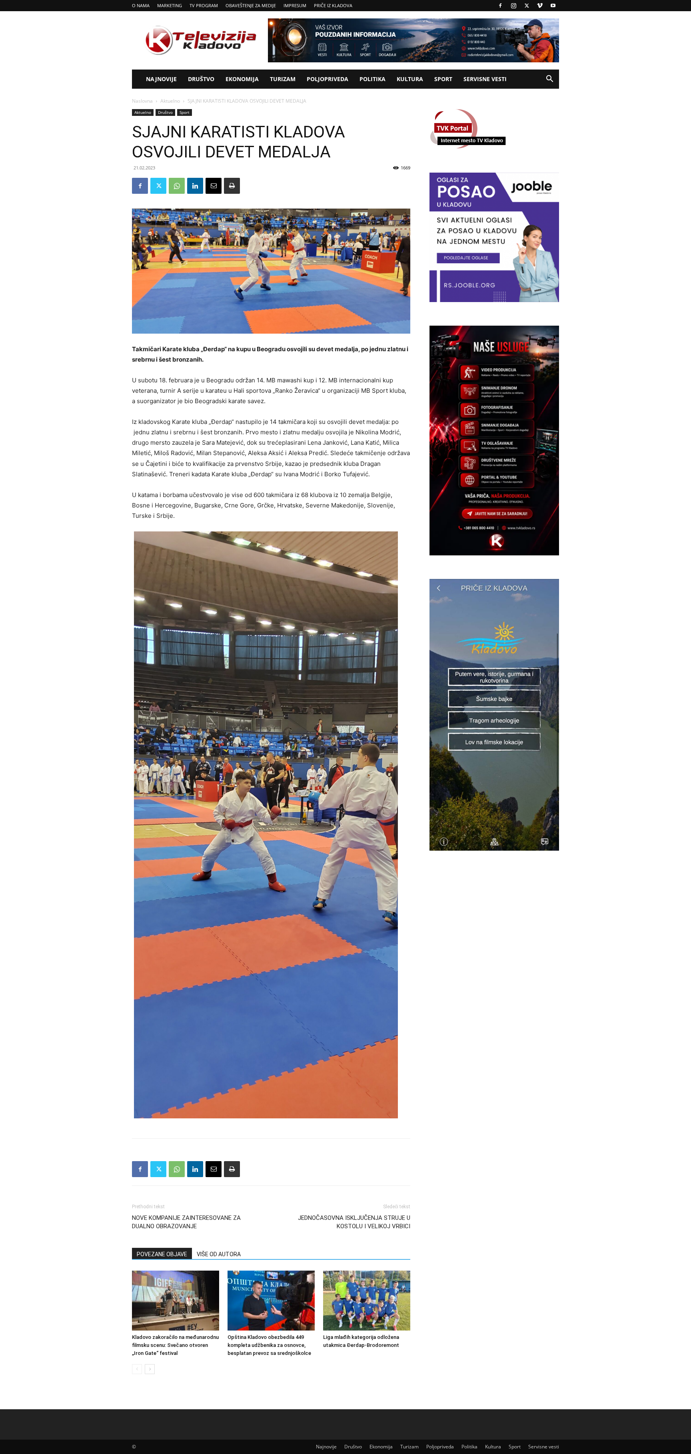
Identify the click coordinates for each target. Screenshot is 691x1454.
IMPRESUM (295, 5)
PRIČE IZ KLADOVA (333, 5)
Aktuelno (170, 100)
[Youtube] (553, 5)
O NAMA (141, 5)
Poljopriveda (327, 79)
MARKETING (169, 5)
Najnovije (161, 79)
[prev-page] (137, 1369)
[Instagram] (513, 5)
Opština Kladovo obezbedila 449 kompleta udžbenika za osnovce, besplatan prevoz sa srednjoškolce (269, 1345)
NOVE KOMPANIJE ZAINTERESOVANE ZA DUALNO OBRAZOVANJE (186, 1222)
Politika (372, 79)
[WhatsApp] (177, 186)
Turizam (283, 79)
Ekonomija (242, 79)
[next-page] (150, 1369)
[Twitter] (527, 5)
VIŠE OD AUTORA (219, 1254)
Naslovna (142, 100)
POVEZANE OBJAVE (162, 1254)
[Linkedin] (195, 186)
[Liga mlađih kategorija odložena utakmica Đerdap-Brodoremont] (366, 1301)
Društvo (201, 79)
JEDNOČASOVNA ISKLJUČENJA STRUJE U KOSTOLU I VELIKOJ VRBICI (354, 1222)
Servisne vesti (485, 79)
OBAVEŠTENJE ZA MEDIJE (251, 5)
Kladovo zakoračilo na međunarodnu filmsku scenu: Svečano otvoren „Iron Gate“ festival (175, 1345)
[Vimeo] (540, 5)
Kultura (410, 79)
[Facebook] (500, 5)
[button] (549, 80)
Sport (443, 79)
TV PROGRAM (204, 5)
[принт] (232, 186)
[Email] (214, 186)
